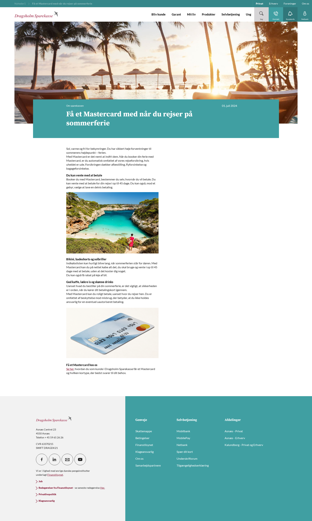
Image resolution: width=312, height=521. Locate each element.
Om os (139, 458)
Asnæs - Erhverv (235, 438)
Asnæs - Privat (234, 431)
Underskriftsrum (187, 458)
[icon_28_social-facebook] (41, 459)
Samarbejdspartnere (148, 465)
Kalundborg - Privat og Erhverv (244, 444)
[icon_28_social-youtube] (80, 459)
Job (41, 481)
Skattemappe (143, 431)
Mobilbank (183, 431)
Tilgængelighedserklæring (193, 465)
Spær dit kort (185, 451)
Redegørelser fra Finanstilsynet (56, 488)
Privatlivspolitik (47, 494)
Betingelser (142, 438)
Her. (102, 487)
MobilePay (183, 438)
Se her (70, 369)
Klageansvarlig (144, 451)
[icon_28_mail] (67, 459)
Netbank (182, 444)
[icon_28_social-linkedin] (54, 459)
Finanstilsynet (144, 444)
